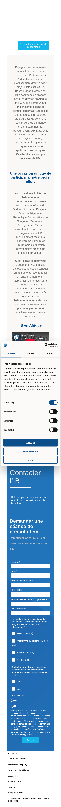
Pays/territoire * (18, 608)
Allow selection (30, 451)
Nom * (14, 571)
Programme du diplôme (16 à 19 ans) (30, 643)
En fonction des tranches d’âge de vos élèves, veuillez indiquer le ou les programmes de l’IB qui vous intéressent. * (29, 623)
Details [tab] (30, 353)
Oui (18, 681)
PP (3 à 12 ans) (24, 660)
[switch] (53, 411)
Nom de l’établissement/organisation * (29, 599)
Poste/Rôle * (17, 590)
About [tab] (50, 353)
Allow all (30, 443)
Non (19, 689)
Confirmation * (18, 695)
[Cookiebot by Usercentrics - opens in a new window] (45, 345)
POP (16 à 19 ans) (25, 652)
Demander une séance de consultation (33, 45)
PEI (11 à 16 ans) (25, 633)
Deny (30, 460)
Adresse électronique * (22, 580)
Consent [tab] (11, 353)
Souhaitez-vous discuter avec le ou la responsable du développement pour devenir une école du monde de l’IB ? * (29, 671)
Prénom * (15, 562)
